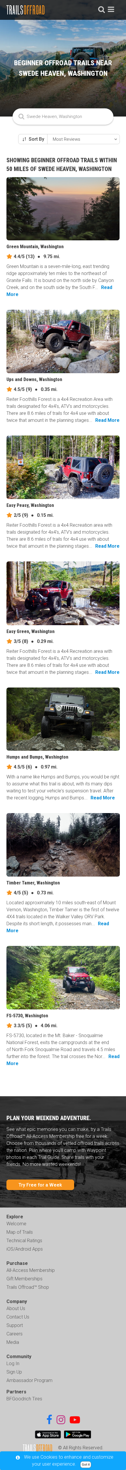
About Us (15, 1308)
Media (12, 1342)
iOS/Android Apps (24, 1249)
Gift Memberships (24, 1279)
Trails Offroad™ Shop (27, 1287)
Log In (12, 1363)
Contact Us (17, 1317)
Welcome (16, 1223)
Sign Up (14, 1372)
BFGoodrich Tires (24, 1399)
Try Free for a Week (40, 1185)
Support (14, 1325)
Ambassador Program (29, 1380)
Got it (86, 1465)
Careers (14, 1334)
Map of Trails (19, 1232)
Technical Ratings (24, 1240)
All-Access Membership (30, 1270)
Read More (107, 420)
